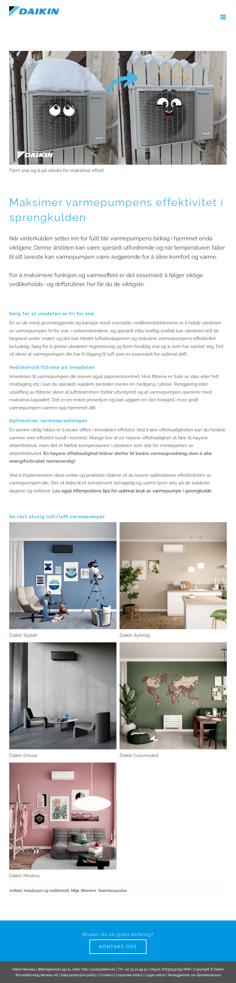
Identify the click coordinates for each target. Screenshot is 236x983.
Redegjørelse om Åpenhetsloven (194, 975)
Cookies (106, 975)
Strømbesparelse (112, 891)
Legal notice (155, 975)
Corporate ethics (129, 975)
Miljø (75, 891)
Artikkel (15, 891)
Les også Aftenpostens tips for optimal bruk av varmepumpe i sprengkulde (132, 491)
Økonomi (88, 891)
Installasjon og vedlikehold (46, 891)
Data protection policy (79, 975)
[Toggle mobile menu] (223, 17)
